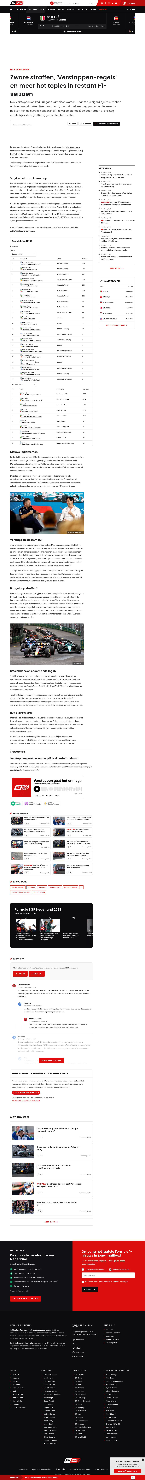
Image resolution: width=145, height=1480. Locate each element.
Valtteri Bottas (49, 1414)
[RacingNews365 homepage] (11, 9)
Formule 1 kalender (25, 1343)
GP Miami (78, 1385)
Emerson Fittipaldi (113, 1424)
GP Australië (79, 1375)
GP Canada (79, 1388)
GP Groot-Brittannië (83, 1401)
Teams (12, 250)
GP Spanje (79, 1417)
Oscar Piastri (49, 1401)
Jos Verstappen (112, 1404)
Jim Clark (109, 1408)
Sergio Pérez (48, 1408)
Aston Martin (18, 1394)
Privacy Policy (60, 1469)
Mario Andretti (111, 1440)
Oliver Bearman (50, 1437)
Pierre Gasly (48, 1421)
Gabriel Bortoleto (50, 1444)
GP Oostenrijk (80, 1398)
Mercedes (17, 1385)
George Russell (49, 1381)
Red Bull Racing (39, 892)
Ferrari (15, 1381)
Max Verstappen (36, 9)
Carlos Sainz (48, 1404)
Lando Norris (48, 1378)
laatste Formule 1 (21, 1330)
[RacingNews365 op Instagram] (102, 3)
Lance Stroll (48, 1424)
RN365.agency (111, 1343)
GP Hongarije (80, 1408)
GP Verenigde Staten (83, 1427)
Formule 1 (50, 162)
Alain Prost (110, 1378)
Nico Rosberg (111, 1375)
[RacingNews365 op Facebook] (105, 3)
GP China (78, 1378)
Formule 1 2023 (55, 887)
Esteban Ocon (49, 1411)
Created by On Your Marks (80, 1469)
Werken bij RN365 (113, 1339)
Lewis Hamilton (50, 1388)
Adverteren (110, 1336)
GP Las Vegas (80, 1430)
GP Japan (78, 1381)
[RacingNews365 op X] (109, 3)
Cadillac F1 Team (19, 1408)
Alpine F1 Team (18, 1388)
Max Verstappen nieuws (21, 892)
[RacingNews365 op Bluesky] (112, 3)
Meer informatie (74, 31)
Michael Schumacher (114, 1381)
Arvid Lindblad (49, 1417)
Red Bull (13, 154)
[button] (29, 21)
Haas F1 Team (18, 1398)
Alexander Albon (50, 1430)
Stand (61, 9)
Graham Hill (110, 1427)
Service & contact (113, 1333)
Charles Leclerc (50, 1385)
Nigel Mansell (111, 1414)
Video (80, 9)
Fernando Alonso (50, 1391)
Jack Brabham (111, 1434)
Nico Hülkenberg (50, 1427)
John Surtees (111, 1437)
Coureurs (14, 246)
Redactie (109, 1330)
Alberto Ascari (111, 1385)
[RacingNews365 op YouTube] (116, 3)
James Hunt (111, 1394)
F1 (81, 887)
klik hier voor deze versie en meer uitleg (26, 1100)
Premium (103, 9)
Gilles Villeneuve (112, 1391)
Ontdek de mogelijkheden (25, 1299)
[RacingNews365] (17, 3)
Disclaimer (23, 1469)
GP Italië (78, 1414)
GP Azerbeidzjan (81, 1421)
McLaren (16, 1378)
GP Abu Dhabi (80, 1437)
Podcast (71, 9)
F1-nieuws (21, 9)
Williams (16, 1404)
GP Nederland (80, 1411)
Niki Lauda (110, 1411)
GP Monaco (79, 1391)
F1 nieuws (31, 887)
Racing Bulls (17, 1401)
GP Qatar (78, 1434)
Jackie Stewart (112, 1398)
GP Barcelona (80, 1394)
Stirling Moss (111, 1417)
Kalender (51, 9)
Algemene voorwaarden (41, 1469)
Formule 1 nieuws (70, 887)
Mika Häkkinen (111, 1401)
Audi (14, 1391)
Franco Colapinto (50, 1440)
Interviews (91, 9)
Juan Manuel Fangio (114, 1421)
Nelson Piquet (111, 1430)
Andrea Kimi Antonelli (52, 1394)
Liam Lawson (49, 1434)
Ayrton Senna (111, 1388)
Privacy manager (101, 1469)
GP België (78, 1404)
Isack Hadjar (48, 1398)
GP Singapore (80, 1424)
